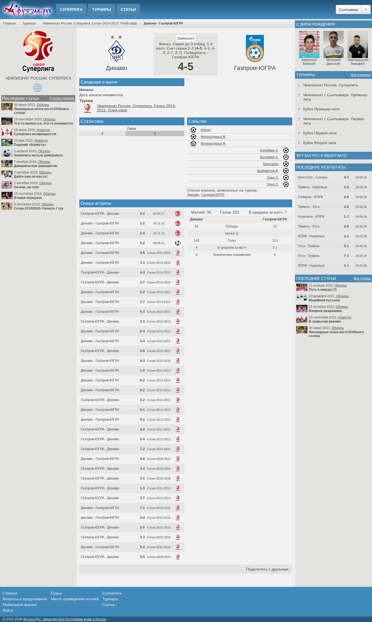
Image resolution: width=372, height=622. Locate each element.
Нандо (206, 130)
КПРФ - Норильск (311, 236)
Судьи (56, 593)
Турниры (101, 9)
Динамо (116, 68)
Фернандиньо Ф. (213, 137)
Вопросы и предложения (25, 599)
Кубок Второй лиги (319, 143)
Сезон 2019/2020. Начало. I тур (38, 208)
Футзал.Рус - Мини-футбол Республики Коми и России (64, 619)
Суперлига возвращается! (35, 134)
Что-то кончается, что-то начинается (43, 123)
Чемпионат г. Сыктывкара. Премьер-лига (335, 97)
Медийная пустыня (324, 300)
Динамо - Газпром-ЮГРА (100, 223)
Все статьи (362, 278)
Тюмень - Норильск (312, 187)
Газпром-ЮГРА (255, 68)
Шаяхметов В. (268, 171)
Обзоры (43, 105)
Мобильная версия (20, 604)
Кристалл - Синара (312, 177)
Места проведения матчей (75, 599)
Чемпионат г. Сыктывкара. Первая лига (333, 121)
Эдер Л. (273, 178)
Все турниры (361, 75)
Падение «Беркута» (30, 145)
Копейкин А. (269, 150)
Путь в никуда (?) (323, 290)
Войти (8, 610)
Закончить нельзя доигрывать (38, 155)
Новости (43, 130)
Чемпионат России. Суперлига (38, 78)
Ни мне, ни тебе (26, 187)
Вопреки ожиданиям (325, 311)
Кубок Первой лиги (320, 133)
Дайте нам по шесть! (30, 176)
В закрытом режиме (325, 321)
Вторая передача (28, 198)
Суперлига (71, 9)
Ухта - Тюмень (308, 246)
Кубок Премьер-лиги (321, 109)
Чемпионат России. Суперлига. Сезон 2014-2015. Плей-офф (90, 23)
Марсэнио (271, 164)
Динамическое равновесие (35, 166)
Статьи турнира (62, 98)
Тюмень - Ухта (308, 207)
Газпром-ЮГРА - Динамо (100, 214)
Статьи (128, 9)
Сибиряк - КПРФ (310, 197)
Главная (9, 23)
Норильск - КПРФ (311, 217)
